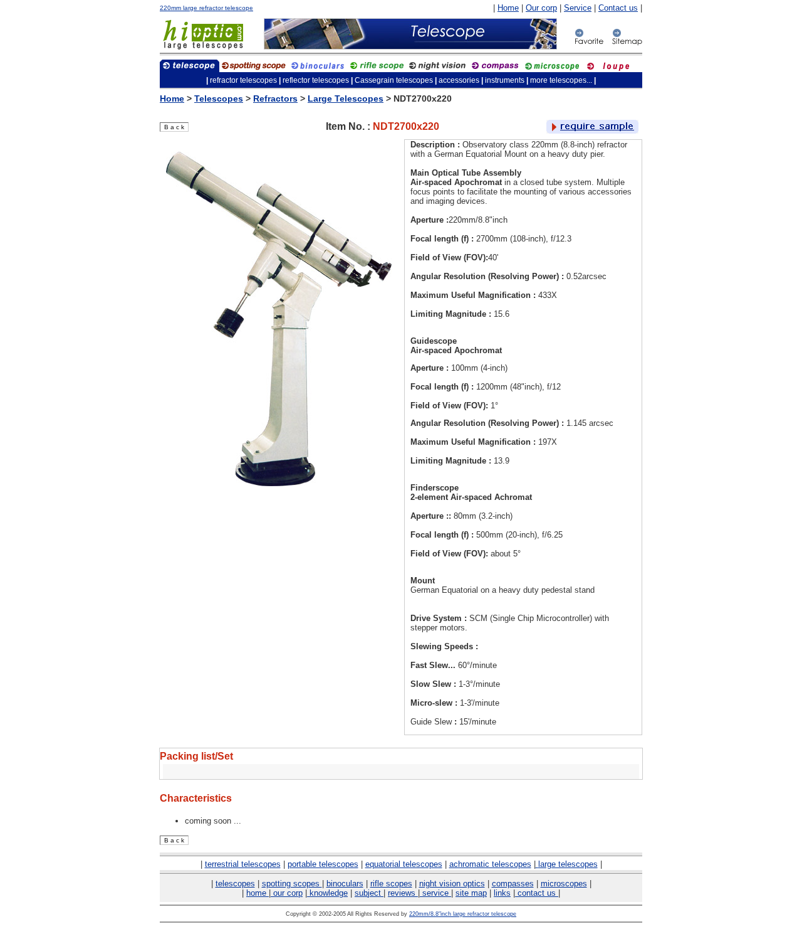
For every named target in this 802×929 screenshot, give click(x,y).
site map (471, 893)
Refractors (275, 98)
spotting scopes (292, 883)
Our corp (541, 8)
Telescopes (218, 98)
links (502, 893)
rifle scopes (391, 883)
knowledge (327, 893)
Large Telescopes (345, 98)
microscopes (564, 883)
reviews (403, 893)
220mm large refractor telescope (206, 7)
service (435, 893)
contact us (536, 893)
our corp (287, 893)
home (257, 893)
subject (369, 893)
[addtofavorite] (589, 43)
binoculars (344, 883)
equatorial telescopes (403, 864)
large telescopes (568, 864)
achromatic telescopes (490, 864)
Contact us (618, 8)
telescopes (235, 883)
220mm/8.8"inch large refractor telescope (462, 914)
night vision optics (452, 883)
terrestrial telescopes (243, 864)
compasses (513, 883)
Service (577, 8)
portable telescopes (323, 864)
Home (508, 8)
